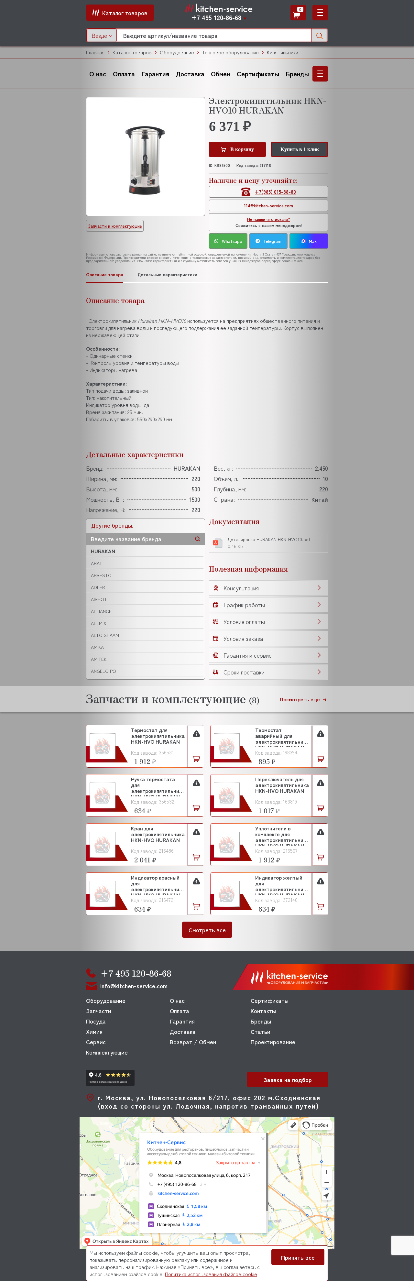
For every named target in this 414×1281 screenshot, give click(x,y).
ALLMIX (98, 623)
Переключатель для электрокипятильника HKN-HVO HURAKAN (282, 785)
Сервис (96, 1041)
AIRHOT (99, 599)
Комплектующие (107, 1052)
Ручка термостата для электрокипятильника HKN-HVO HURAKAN (158, 786)
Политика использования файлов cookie (211, 1274)
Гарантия (155, 73)
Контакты (263, 1010)
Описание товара (104, 274)
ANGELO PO (103, 671)
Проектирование (273, 1041)
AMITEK (98, 659)
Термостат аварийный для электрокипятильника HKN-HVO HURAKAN (282, 737)
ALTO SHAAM (105, 635)
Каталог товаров (132, 52)
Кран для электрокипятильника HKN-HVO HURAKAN (158, 834)
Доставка (190, 73)
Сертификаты (258, 73)
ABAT (96, 563)
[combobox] (101, 35)
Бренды (297, 73)
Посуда (96, 1020)
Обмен (220, 73)
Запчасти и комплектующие (115, 226)
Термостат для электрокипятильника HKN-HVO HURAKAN (158, 736)
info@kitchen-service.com (134, 986)
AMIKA (97, 647)
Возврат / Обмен (193, 1041)
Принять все (298, 1257)
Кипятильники (282, 52)
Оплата (124, 73)
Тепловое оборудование (230, 52)
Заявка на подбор (288, 1079)
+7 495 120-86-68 (216, 17)
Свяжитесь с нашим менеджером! (268, 222)
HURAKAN (103, 551)
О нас (97, 73)
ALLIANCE (101, 611)
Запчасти (98, 1010)
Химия (94, 1031)
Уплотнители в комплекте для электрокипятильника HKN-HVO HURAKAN (282, 835)
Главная (95, 52)
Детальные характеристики (167, 274)
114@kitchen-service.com (268, 206)
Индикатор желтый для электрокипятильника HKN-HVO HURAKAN (282, 884)
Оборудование (177, 52)
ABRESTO (101, 575)
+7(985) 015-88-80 (275, 191)
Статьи (260, 1031)
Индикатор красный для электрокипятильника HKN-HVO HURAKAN (158, 884)
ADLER (98, 587)
